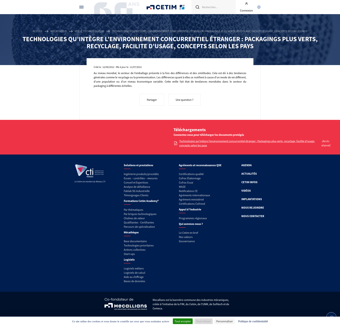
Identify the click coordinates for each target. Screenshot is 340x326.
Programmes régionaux (193, 218)
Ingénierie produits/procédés (141, 174)
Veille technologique (89, 31)
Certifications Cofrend (192, 203)
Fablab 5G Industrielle (137, 191)
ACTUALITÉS (249, 173)
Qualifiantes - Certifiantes (139, 222)
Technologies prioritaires (139, 245)
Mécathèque (58, 31)
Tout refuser (203, 321)
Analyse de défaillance (137, 186)
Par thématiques (133, 209)
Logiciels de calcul (134, 272)
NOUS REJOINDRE (252, 207)
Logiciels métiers (134, 268)
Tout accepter (183, 321)
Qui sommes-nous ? (191, 224)
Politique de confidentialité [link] (253, 321)
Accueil (38, 31)
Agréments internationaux (194, 195)
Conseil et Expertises (136, 182)
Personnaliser (224, 321)
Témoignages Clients (136, 195)
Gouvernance (187, 241)
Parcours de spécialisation (139, 226)
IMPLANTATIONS (251, 199)
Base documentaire (135, 241)
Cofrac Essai (186, 182)
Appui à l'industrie (190, 209)
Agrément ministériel (191, 199)
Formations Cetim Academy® (141, 201)
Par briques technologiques (140, 214)
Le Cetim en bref (188, 232)
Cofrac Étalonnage (190, 178)
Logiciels (129, 259)
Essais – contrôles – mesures (141, 178)
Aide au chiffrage (134, 277)
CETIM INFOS (249, 182)
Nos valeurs (186, 237)
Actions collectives (135, 249)
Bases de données (134, 281)
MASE (182, 186)
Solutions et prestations (138, 165)
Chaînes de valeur (134, 218)
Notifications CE (188, 191)
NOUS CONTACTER (252, 216)
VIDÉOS (246, 190)
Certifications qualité (191, 174)
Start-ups (129, 254)
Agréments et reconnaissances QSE (200, 165)
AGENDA (246, 165)
